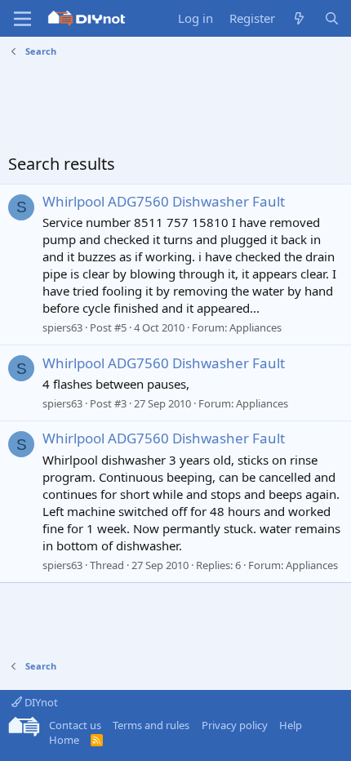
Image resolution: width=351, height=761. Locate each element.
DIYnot (40, 702)
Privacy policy (235, 725)
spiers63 (62, 327)
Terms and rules (151, 725)
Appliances (255, 327)
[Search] (332, 18)
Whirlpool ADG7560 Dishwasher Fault (163, 201)
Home (64, 739)
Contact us (75, 725)
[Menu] (22, 18)
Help (290, 725)
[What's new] (299, 18)
